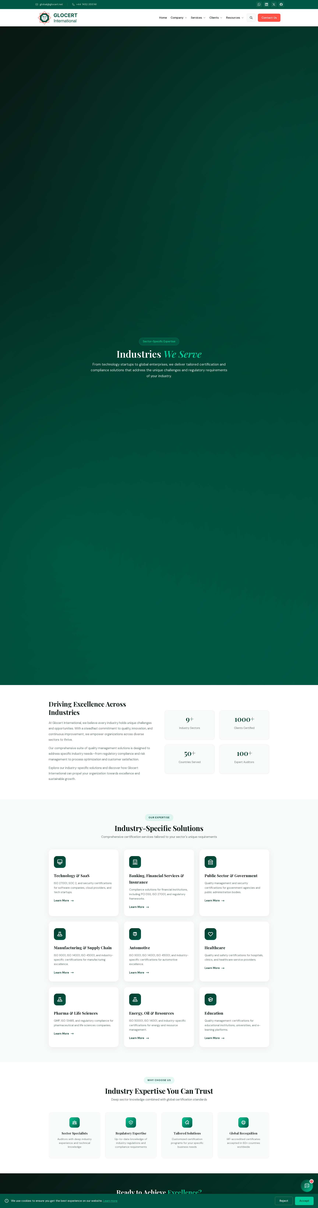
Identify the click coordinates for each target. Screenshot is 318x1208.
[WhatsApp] (259, 4)
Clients (214, 18)
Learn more (110, 1201)
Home (163, 18)
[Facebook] (281, 4)
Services (196, 18)
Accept (304, 1200)
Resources (233, 18)
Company (177, 18)
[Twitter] (274, 4)
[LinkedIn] (266, 4)
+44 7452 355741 (86, 4)
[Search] (251, 17)
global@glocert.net (51, 4)
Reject (284, 1200)
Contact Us (269, 18)
